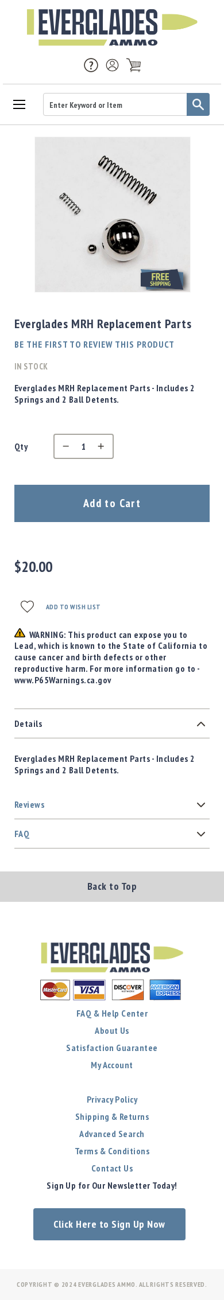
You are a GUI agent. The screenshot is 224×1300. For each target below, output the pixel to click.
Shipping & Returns (112, 1116)
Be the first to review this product (94, 344)
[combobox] (126, 104)
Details (28, 723)
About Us (112, 1030)
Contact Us (112, 1168)
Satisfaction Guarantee (112, 1047)
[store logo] (112, 27)
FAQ (21, 833)
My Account (112, 1065)
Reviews (29, 804)
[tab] (112, 723)
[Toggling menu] (18, 103)
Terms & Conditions (112, 1151)
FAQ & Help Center (112, 1013)
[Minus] (63, 446)
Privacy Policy (112, 1099)
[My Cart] (133, 65)
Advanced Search (111, 1133)
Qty (21, 446)
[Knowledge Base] (91, 64)
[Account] (112, 65)
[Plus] (104, 446)
